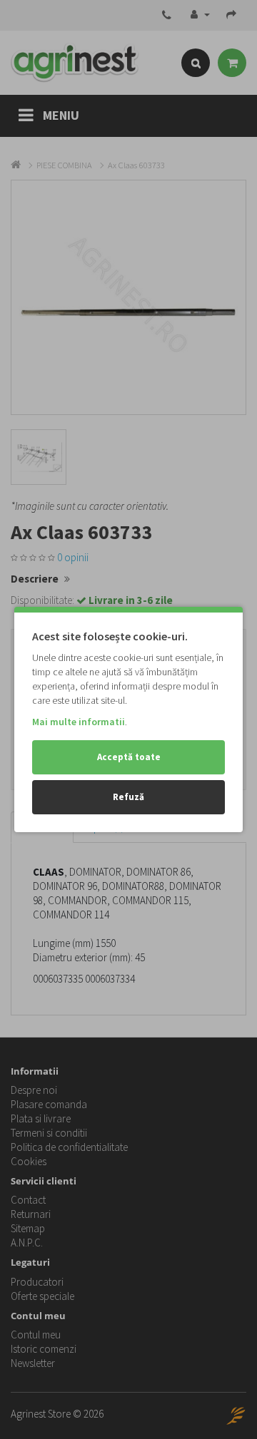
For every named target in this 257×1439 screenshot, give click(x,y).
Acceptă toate (129, 757)
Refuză (128, 797)
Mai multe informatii (78, 721)
